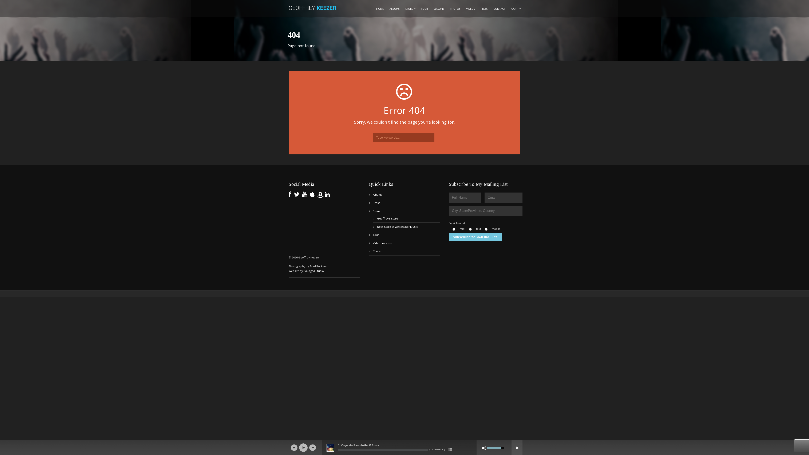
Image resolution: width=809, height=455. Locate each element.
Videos (470, 9)
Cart (514, 9)
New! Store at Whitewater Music (397, 227)
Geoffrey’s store (387, 218)
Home (380, 9)
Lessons (439, 9)
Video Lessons (382, 243)
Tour (424, 9)
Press (484, 9)
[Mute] (484, 448)
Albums (394, 9)
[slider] (383, 450)
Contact (499, 9)
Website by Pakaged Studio (306, 271)
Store (409, 9)
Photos (455, 9)
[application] (404, 447)
